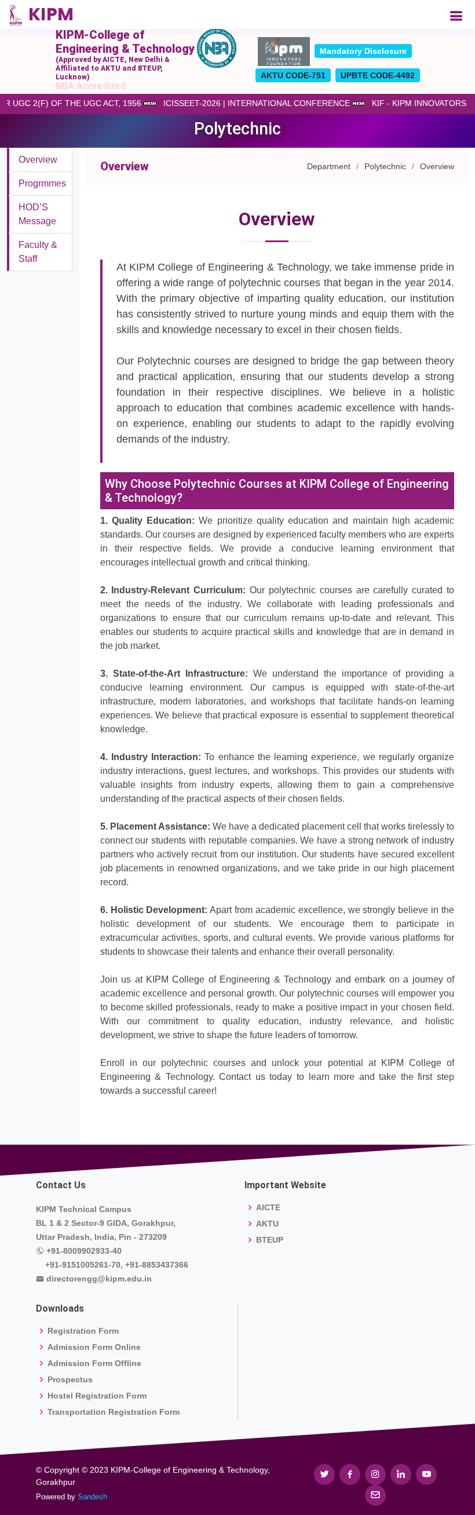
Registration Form (83, 1331)
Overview (38, 160)
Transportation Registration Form (114, 1412)
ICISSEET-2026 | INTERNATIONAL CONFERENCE (264, 103)
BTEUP (269, 1240)
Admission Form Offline (94, 1363)
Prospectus (70, 1379)
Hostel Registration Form (97, 1396)
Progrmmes (42, 183)
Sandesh (92, 1496)
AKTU (267, 1224)
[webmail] (375, 1495)
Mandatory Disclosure (363, 51)
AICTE (268, 1207)
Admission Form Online (94, 1347)
